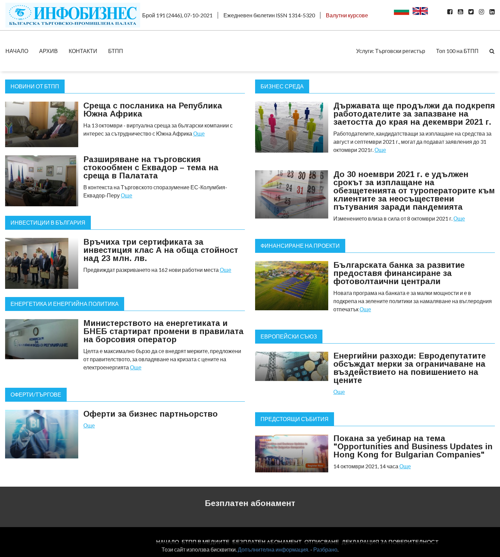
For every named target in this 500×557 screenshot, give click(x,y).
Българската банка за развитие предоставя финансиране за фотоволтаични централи (399, 273)
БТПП (115, 51)
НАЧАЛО (16, 51)
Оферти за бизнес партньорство (150, 413)
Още (199, 133)
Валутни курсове (347, 15)
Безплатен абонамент (250, 503)
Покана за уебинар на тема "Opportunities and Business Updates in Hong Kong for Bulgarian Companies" (413, 446)
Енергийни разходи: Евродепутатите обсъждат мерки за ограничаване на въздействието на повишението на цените (409, 368)
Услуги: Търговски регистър (390, 51)
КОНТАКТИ (83, 51)
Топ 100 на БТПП (457, 51)
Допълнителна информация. (273, 549)
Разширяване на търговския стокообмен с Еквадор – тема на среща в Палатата (150, 167)
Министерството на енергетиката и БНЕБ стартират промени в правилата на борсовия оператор (163, 331)
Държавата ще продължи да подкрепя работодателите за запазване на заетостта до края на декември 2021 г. (414, 113)
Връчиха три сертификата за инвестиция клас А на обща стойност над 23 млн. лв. (160, 250)
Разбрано (325, 549)
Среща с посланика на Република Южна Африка (152, 109)
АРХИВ (48, 51)
